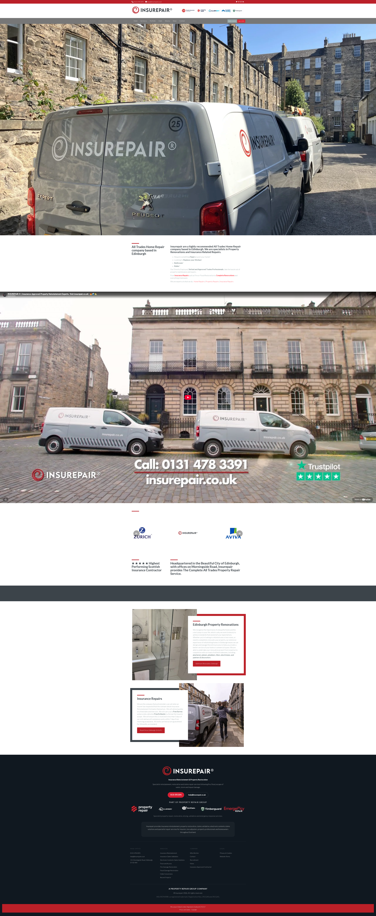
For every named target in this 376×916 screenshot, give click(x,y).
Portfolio (153, 21)
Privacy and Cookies (184, 910)
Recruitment (194, 860)
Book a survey (232, 21)
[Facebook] (238, 2)
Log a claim (241, 21)
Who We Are (194, 853)
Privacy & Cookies (226, 853)
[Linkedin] (243, 2)
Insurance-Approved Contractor (201, 867)
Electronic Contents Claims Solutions (172, 860)
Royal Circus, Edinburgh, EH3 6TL (151, 730)
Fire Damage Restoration (168, 867)
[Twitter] (236, 2)
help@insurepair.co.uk (154, 2)
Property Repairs (212, 281)
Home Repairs (199, 281)
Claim (160, 21)
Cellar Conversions (166, 874)
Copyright (194, 910)
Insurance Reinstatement (168, 853)
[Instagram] (241, 2)
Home (135, 21)
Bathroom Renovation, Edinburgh (207, 663)
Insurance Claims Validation (169, 856)
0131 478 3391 (176, 795)
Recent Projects (165, 877)
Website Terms (225, 856)
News (175, 21)
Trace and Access (166, 863)
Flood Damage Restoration (169, 870)
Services (143, 21)
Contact (182, 21)
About (167, 21)
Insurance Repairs (226, 281)
